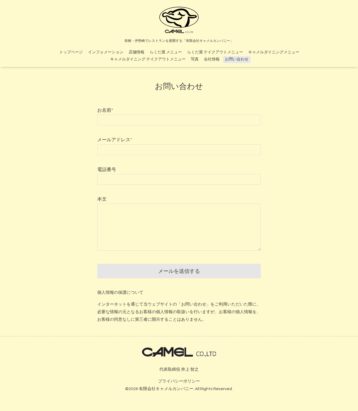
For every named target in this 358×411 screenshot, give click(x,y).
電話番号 (106, 169)
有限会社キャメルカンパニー (166, 389)
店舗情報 (136, 52)
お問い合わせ (236, 59)
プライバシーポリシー (179, 381)
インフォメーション (105, 52)
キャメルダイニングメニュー (273, 52)
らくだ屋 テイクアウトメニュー (215, 52)
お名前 (105, 110)
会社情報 (212, 59)
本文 (102, 199)
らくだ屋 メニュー (166, 52)
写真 (195, 59)
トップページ (71, 52)
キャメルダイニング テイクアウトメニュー (148, 59)
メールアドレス (114, 139)
